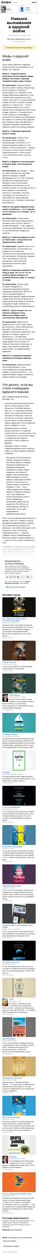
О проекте (14, 1252)
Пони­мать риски (9, 734)
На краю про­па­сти (10, 962)
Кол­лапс (13, 1156)
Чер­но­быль (14, 695)
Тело (11, 999)
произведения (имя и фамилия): (17, 1237)
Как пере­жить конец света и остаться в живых (14, 619)
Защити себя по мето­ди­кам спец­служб (17, 926)
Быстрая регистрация (17, 587)
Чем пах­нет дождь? (11, 1117)
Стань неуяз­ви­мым (11, 807)
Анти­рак (6, 772)
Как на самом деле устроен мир (16, 1194)
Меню (34, 2)
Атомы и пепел (9, 662)
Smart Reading (27, 47)
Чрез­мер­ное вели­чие (12, 1078)
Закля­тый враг (9, 1038)
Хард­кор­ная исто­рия (11, 886)
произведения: (12, 1230)
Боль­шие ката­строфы (12, 846)
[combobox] (21, 2)
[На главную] (6, 2)
